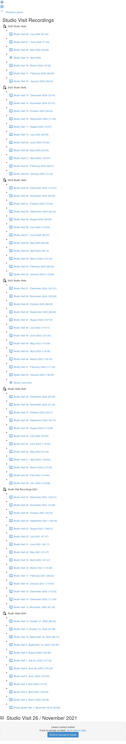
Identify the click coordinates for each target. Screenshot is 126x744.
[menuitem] (2, 7)
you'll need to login (76, 730)
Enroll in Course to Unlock (63, 734)
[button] (2, 3)
